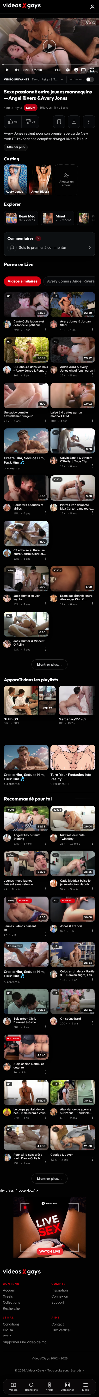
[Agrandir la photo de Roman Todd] (8, 370)
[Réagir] (76, 69)
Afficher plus (16, 147)
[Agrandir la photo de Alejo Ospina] (8, 1066)
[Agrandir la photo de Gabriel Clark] (8, 553)
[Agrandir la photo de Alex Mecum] (8, 508)
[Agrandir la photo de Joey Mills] (54, 974)
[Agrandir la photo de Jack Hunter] (8, 598)
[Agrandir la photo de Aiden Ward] (54, 370)
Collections (11, 1302)
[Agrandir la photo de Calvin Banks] (54, 460)
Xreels (8, 1296)
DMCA (8, 1330)
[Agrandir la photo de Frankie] (54, 598)
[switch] (90, 79)
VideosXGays (35, 1370)
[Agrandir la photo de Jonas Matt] (54, 929)
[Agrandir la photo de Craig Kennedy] (54, 838)
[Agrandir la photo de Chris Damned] (8, 1021)
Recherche (11, 1308)
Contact (57, 1324)
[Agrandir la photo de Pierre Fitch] (54, 508)
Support (57, 1302)
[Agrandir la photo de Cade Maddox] (54, 883)
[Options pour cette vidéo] (45, 329)
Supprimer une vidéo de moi (25, 1342)
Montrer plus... (49, 664)
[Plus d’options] (89, 121)
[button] (12, 122)
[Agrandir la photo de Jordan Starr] (54, 324)
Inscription (59, 1290)
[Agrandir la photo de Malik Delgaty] (54, 1021)
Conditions (11, 1324)
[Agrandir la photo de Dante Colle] (8, 324)
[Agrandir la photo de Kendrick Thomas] (54, 1112)
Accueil (8, 1290)
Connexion (59, 1296)
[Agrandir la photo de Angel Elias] (8, 838)
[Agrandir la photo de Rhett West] (8, 1112)
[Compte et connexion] (92, 6)
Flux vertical (60, 1330)
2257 (7, 1336)
